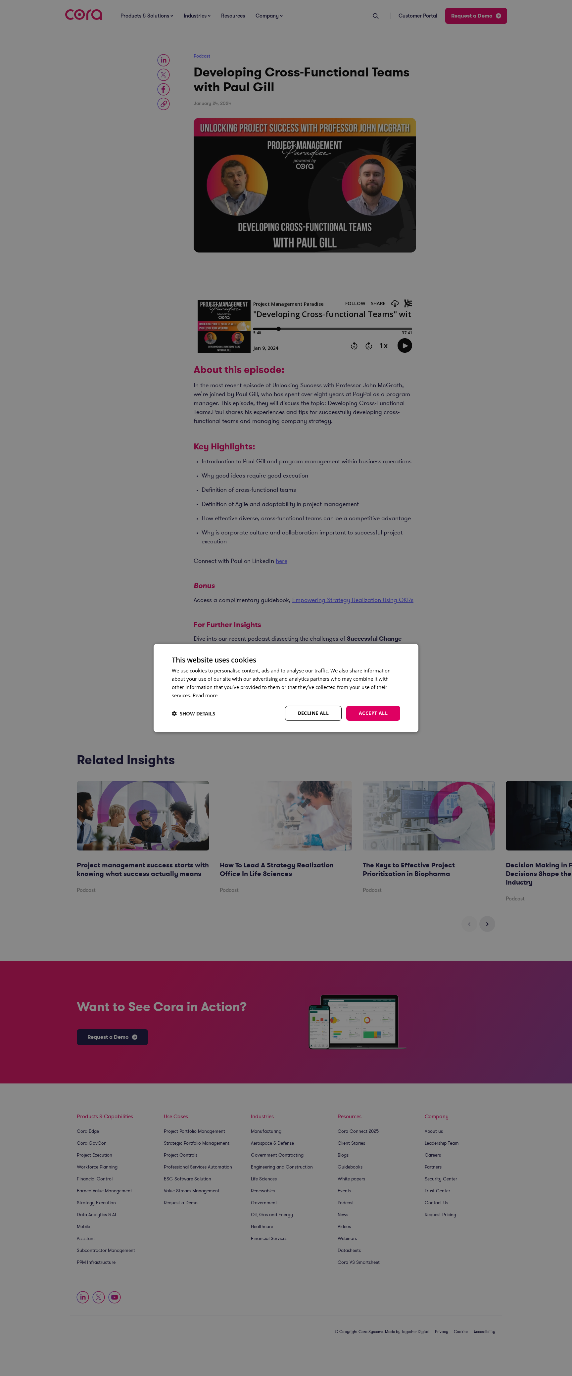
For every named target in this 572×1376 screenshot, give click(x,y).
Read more (205, 695)
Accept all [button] (373, 713)
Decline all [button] (313, 713)
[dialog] (286, 688)
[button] (193, 713)
